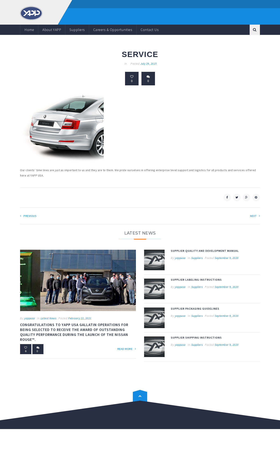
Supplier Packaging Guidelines (195, 308)
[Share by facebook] (227, 197)
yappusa (29, 318)
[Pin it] (256, 197)
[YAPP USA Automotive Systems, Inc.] (31, 13)
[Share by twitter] (237, 197)
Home (29, 29)
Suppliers (77, 29)
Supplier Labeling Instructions (196, 280)
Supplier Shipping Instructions (196, 337)
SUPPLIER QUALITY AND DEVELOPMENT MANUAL (205, 251)
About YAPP (51, 29)
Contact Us (150, 29)
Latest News (49, 318)
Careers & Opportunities (112, 29)
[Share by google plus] (246, 197)
